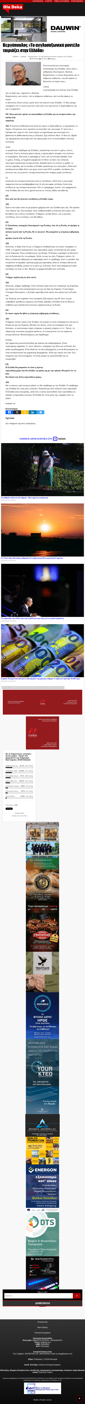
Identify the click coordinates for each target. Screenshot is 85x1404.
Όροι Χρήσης (42, 1327)
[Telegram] (40, 412)
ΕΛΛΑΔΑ (43, 688)
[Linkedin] (33, 412)
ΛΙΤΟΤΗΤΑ (59, 688)
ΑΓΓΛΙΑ (5, 688)
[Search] (77, 1295)
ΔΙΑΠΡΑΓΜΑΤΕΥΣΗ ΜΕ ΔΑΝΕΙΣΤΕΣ (24, 688)
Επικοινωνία (42, 1322)
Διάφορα (53, 59)
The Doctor (44, 59)
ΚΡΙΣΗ (51, 688)
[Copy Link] (25, 412)
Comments (19, 813)
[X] (17, 412)
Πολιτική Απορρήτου (43, 1333)
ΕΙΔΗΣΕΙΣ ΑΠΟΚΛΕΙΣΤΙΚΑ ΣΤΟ (36, 439)
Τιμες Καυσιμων (61, 1)
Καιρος (48, 1)
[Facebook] (9, 412)
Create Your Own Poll (19, 816)
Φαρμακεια (38, 1)
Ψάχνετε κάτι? (42, 1292)
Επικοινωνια (77, 1)
